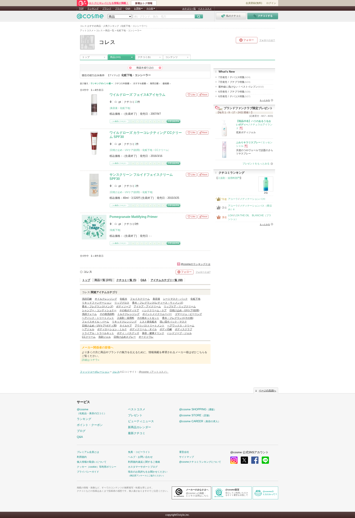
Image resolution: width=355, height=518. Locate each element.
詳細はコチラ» (90, 359)
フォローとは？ (267, 40)
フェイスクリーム (140, 298)
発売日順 (155, 83)
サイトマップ (186, 457)
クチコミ (144, 57)
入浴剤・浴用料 (125, 318)
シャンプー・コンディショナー (99, 310)
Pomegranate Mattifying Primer (133, 217)
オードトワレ (146, 336)
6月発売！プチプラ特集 (234, 91)
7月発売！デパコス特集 (234, 77)
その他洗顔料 (107, 314)
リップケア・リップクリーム (180, 306)
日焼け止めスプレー (125, 336)
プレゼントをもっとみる (256, 163)
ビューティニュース (141, 421)
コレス (87, 271)
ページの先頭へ (267, 390)
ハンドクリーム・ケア (154, 310)
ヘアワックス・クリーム (180, 325)
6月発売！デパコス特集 (234, 96)
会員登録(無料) (254, 3)
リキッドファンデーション (97, 302)
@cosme (91, 411)
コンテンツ (171, 57)
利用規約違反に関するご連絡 (144, 461)
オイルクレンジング (106, 298)
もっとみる (265, 100)
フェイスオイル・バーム (95, 321)
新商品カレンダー (139, 427)
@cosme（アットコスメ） (153, 371)
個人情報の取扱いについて (91, 461)
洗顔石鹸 (87, 298)
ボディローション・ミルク (112, 329)
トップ (86, 57)
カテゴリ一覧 (189, 8)
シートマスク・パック (175, 298)
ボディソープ (123, 306)
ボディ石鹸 (166, 329)
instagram (233, 460)
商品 (115, 57)
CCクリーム (161, 150)
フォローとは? (203, 272)
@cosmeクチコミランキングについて (200, 461)
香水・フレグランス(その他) (177, 318)
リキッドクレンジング (124, 321)
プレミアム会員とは (88, 452)
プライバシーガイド (88, 471)
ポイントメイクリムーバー (157, 314)
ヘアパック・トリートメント (98, 318)
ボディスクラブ (183, 329)
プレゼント (135, 415)
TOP (81, 8)
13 (136, 101)
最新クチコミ (136, 433)
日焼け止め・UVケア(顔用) (125, 150)
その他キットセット (148, 318)
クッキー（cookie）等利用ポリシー (96, 466)
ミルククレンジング (128, 314)
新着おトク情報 (143, 3)
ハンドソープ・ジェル (179, 333)
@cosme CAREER (199, 421)
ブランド (106, 8)
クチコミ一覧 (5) (126, 280)
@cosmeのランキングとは (195, 264)
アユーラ (233, 199)
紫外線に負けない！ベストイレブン (241, 86)
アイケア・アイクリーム (147, 306)
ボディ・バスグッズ (128, 333)
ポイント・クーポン (90, 425)
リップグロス (121, 302)
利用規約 (82, 457)
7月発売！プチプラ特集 (234, 82)
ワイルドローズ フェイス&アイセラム (137, 94)
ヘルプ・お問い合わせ (140, 457)
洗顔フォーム (89, 314)
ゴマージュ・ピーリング (188, 314)
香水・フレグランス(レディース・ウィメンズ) (157, 302)
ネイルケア (126, 325)
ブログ (118, 8)
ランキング (93, 8)
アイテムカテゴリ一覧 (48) (167, 280)
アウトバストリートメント (149, 325)
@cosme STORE (195, 415)
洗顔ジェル (104, 336)
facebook (254, 460)
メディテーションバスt (252, 199)
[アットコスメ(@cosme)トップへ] (90, 17)
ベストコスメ (205, 8)
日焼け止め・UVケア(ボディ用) (99, 325)
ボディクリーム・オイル (143, 329)
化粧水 (123, 298)
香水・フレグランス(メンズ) (97, 306)
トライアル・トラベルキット (98, 333)
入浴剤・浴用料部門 (229, 178)
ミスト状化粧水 (148, 321)
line (265, 460)
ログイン (271, 3)
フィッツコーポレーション (94, 371)
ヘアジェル (88, 329)
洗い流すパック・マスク (173, 321)
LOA (230, 215)
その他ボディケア (129, 310)
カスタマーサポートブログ (143, 466)
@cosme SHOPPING (197, 409)
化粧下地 (125, 108)
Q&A (128, 8)
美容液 (114, 108)
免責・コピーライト (139, 452)
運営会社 (184, 452)
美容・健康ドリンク (153, 333)
